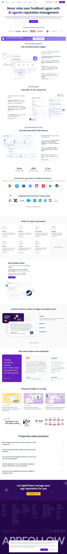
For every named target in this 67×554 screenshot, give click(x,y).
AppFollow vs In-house (47, 511)
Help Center (35, 513)
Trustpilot (58, 511)
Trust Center (35, 514)
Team (3, 513)
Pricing (36, 2)
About (3, 507)
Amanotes (42, 327)
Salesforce (59, 515)
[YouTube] (62, 531)
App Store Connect (60, 507)
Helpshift (58, 517)
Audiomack (42, 323)
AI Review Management (16, 511)
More (44, 517)
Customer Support (26, 507)
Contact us (4, 514)
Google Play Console (60, 508)
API (33, 515)
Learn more (11, 277)
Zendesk (58, 513)
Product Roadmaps (15, 520)
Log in (56, 2)
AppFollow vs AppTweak (47, 515)
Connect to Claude (38, 38)
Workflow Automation (16, 513)
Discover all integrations (33, 206)
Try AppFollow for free (33, 493)
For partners (4, 515)
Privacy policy (14, 531)
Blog (33, 507)
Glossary (34, 511)
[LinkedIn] (55, 531)
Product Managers (26, 510)
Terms (10, 531)
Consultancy (19, 2)
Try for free (33, 21)
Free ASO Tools (35, 517)
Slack (58, 514)
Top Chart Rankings (15, 521)
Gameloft (41, 316)
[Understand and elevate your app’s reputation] (3, 2)
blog (44, 389)
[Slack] (57, 531)
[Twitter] (59, 531)
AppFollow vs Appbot (46, 514)
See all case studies (33, 342)
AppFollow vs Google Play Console (49, 510)
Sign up (62, 2)
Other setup (55, 38)
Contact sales (49, 2)
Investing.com (42, 331)
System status (4, 531)
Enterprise (24, 513)
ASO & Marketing (25, 508)
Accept (44, 549)
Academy (34, 510)
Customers (25, 2)
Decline (52, 549)
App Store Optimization (16, 510)
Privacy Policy (50, 543)
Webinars (34, 508)
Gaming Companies (26, 511)
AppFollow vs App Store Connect (48, 508)
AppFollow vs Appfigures (47, 513)
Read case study (44, 78)
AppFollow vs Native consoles (48, 507)
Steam (58, 510)
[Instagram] (64, 531)
